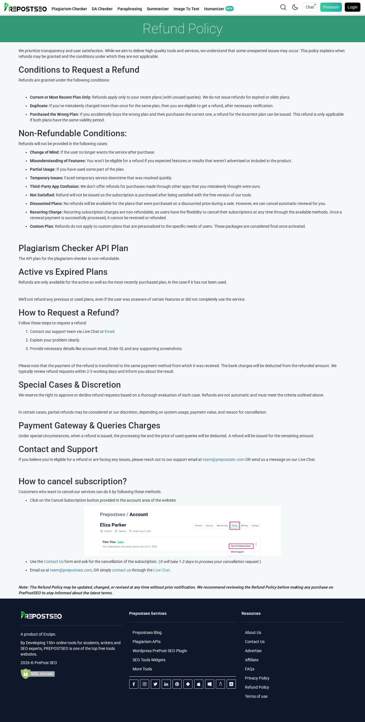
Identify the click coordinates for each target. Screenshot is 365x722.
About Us (253, 632)
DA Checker (102, 9)
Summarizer (158, 9)
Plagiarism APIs (147, 641)
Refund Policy (257, 687)
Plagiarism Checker (69, 9)
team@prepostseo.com (223, 459)
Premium (331, 7)
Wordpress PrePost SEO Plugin (160, 650)
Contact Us (54, 561)
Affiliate (251, 660)
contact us (121, 570)
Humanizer (214, 9)
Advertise (253, 650)
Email (109, 331)
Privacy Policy (257, 678)
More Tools (142, 669)
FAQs (249, 669)
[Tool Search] (283, 7)
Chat (310, 7)
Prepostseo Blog (147, 632)
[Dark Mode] (295, 7)
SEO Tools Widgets (149, 660)
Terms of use (256, 696)
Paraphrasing (129, 9)
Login (353, 7)
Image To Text (186, 9)
